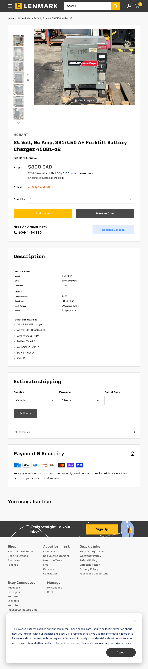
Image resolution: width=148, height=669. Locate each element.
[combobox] (87, 6)
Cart (50, 592)
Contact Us (50, 573)
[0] (137, 6)
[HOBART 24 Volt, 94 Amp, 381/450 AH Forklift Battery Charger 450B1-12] (18, 41)
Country (19, 392)
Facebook (14, 587)
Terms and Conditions (94, 573)
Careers (48, 569)
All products (24, 18)
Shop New (14, 560)
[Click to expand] (84, 66)
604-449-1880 (30, 232)
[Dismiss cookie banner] (134, 621)
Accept (121, 652)
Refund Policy (21, 432)
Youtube (13, 605)
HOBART (21, 134)
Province (65, 392)
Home (11, 18)
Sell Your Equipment (56, 556)
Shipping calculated (39, 177)
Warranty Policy (90, 556)
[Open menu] (10, 5)
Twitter (13, 596)
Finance (13, 565)
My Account (54, 587)
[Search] (115, 6)
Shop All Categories (21, 551)
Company (49, 551)
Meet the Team (52, 560)
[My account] (129, 6)
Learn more (85, 173)
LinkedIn (13, 601)
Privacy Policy (89, 569)
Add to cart (43, 213)
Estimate (25, 413)
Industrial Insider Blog (22, 609)
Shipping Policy (90, 565)
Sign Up (102, 529)
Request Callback (113, 229)
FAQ (45, 565)
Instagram (14, 592)
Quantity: (20, 199)
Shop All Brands (18, 556)
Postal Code (112, 392)
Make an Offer (105, 213)
